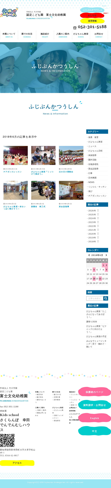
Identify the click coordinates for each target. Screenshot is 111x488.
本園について (40, 392)
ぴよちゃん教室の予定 (96, 336)
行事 (90, 173)
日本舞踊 (92, 178)
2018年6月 (97, 255)
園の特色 (40, 397)
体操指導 (92, 155)
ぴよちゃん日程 (95, 151)
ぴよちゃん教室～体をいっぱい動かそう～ (14, 208)
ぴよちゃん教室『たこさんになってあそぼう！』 (96, 314)
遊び (90, 191)
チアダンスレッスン (12, 172)
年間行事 (57, 397)
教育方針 (40, 394)
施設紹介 (72, 392)
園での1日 (57, 394)
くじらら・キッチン (97, 187)
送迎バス (74, 405)
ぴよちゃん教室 (95, 142)
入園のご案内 (40, 407)
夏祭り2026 (91, 321)
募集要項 (57, 420)
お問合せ (72, 408)
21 (100, 279)
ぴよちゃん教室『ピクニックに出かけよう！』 (96, 329)
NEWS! (104, 6)
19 (94, 279)
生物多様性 (93, 164)
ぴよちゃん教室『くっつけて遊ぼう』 (42, 173)
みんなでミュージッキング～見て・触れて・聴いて (96, 344)
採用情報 (72, 411)
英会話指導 (64, 207)
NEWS (91, 182)
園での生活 (56, 392)
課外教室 (57, 400)
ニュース (92, 146)
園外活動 (92, 160)
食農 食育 (93, 137)
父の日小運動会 (66, 172)
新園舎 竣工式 (38, 207)
